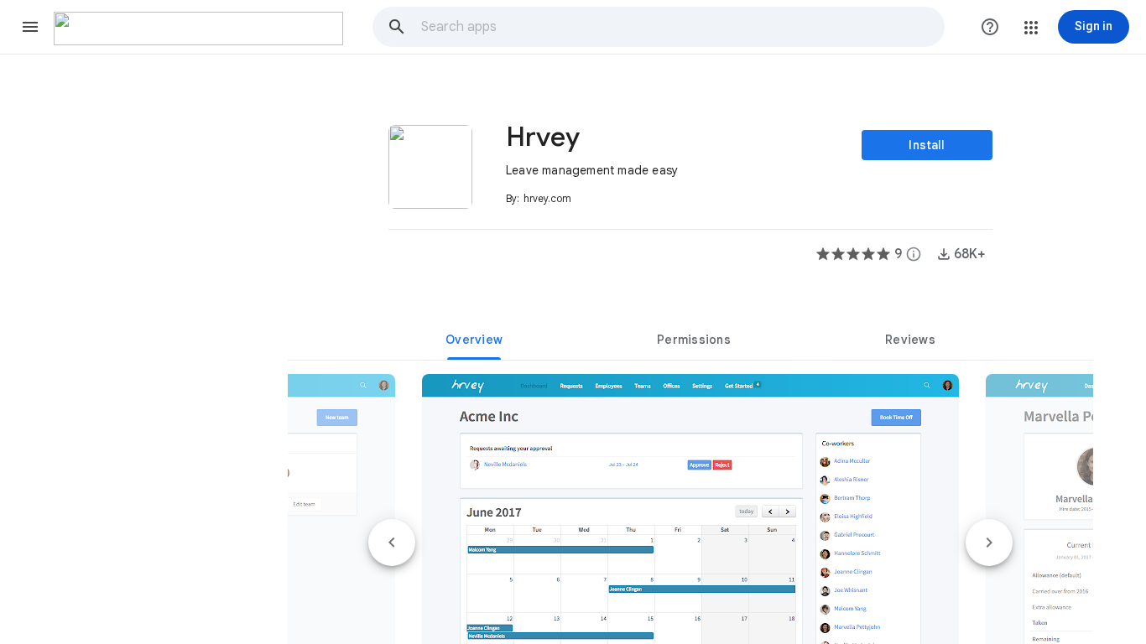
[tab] (474, 339)
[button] (30, 27)
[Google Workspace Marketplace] (198, 28)
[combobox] (682, 27)
